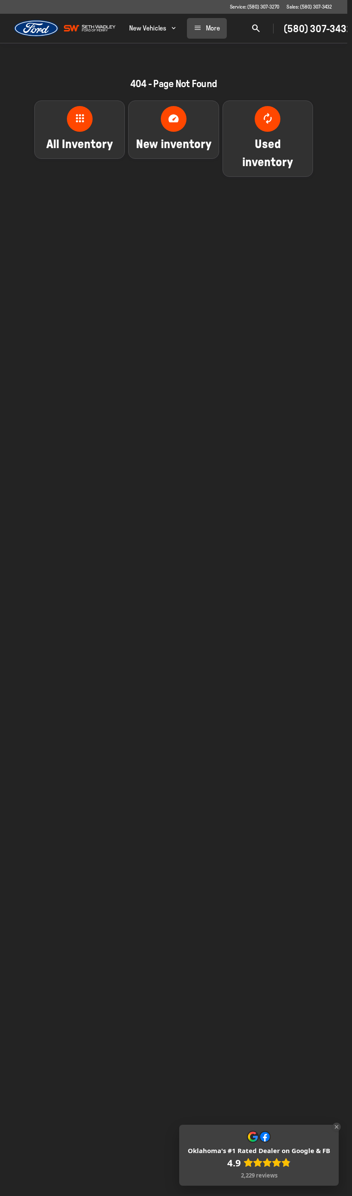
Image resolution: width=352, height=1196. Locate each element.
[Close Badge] (336, 1127)
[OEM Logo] (36, 28)
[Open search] (256, 28)
